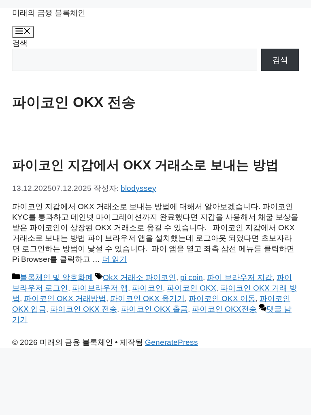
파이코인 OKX (191, 288)
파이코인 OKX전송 (224, 309)
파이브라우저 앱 (100, 288)
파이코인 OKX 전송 (83, 309)
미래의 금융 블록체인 (48, 13)
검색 (20, 43)
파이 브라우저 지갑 (240, 277)
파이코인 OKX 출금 (154, 309)
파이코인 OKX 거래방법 (65, 298)
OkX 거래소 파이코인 (139, 277)
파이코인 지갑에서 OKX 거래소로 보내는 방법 (145, 165)
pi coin (191, 277)
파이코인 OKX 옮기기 (147, 298)
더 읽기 (114, 259)
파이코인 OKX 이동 (222, 298)
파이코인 (147, 288)
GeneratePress (171, 342)
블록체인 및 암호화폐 (56, 277)
